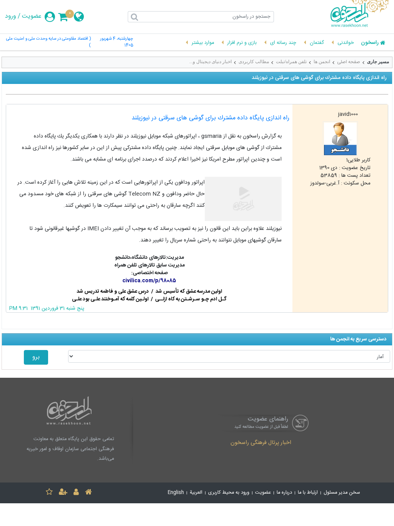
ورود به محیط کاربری (228, 493)
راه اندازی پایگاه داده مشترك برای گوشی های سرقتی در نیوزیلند (210, 118)
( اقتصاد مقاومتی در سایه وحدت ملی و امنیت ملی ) (48, 42)
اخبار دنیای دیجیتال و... (210, 61)
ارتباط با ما (308, 493)
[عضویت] (63, 493)
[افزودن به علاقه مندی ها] (49, 493)
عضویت (32, 16)
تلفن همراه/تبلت (291, 61)
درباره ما (284, 493)
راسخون (370, 43)
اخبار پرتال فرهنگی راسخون (260, 443)
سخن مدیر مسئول (342, 493)
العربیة (196, 493)
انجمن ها (322, 61)
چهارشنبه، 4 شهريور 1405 (116, 42)
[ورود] (76, 493)
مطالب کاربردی (254, 61)
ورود (10, 16)
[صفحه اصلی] (88, 493)
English (176, 493)
